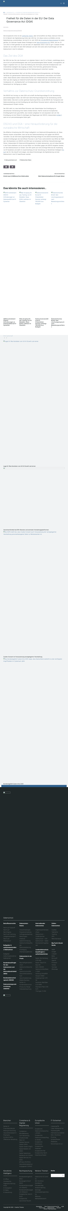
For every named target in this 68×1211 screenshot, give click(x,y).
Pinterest (54, 962)
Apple (53, 949)
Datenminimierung (24, 941)
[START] (4, 12)
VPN (53, 936)
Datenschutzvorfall (25, 971)
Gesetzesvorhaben (40, 1155)
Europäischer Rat (40, 1151)
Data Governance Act (43, 42)
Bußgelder (6, 954)
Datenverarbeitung (25, 947)
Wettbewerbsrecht (40, 1198)
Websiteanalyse (56, 938)
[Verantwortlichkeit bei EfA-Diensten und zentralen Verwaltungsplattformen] (34, 498)
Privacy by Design (24, 987)
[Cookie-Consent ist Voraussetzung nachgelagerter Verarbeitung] (34, 593)
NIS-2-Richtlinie (55, 1135)
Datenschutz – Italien (41, 941)
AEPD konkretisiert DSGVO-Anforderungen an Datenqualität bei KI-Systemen (9, 322)
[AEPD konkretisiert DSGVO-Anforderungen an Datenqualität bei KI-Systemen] (10, 254)
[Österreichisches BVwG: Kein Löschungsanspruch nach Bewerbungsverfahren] (58, 254)
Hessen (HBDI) (39, 976)
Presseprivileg (39, 1185)
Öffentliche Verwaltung (10, 1139)
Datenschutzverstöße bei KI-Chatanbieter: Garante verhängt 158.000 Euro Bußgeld (41, 323)
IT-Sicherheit (56, 1120)
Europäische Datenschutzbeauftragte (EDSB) (42, 1137)
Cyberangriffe (55, 1126)
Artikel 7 (59, 115)
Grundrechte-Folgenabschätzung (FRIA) (9, 1183)
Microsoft (54, 958)
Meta (53, 956)
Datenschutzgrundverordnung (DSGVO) (12, 30)
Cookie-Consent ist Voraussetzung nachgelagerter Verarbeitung (22, 657)
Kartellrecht (38, 1183)
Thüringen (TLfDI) (40, 991)
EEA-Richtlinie (39, 1181)
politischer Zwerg (27, 36)
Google (54, 951)
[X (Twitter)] (6, 166)
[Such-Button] (62, 1175)
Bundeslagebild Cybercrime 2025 (13, 784)
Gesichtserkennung (25, 978)
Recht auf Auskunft (9, 927)
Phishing (53, 1137)
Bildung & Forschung (9, 1130)
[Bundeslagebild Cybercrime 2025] (34, 720)
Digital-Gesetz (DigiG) (26, 1146)
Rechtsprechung (25, 1171)
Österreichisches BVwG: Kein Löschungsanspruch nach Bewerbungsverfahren (58, 323)
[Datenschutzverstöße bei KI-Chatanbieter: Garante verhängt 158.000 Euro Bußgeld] (42, 254)
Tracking (54, 934)
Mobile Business (24, 980)
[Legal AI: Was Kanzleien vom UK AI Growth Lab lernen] (34, 402)
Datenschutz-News (25, 160)
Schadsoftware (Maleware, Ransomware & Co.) (57, 1142)
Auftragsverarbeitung (25, 934)
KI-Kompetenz (7, 1188)
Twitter (54, 965)
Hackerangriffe (55, 1130)
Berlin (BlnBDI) (39, 967)
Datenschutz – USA (41, 938)
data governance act (10, 160)
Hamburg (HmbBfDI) (41, 973)
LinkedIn (54, 954)
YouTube (54, 967)
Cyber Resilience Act (57, 1128)
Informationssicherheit (57, 1133)
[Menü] (64, 3)
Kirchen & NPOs (8, 1137)
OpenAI (54, 960)
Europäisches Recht (41, 1153)
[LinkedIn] (12, 166)
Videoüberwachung (25, 989)
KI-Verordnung (7, 1192)
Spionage (38, 1190)
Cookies (54, 930)
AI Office (6, 1179)
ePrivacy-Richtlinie (25, 1162)
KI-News (6, 1190)
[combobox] (56, 1175)
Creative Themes (19, 1207)
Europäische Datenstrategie (49, 40)
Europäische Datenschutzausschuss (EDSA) (41, 1131)
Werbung (37, 1196)
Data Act (22, 1140)
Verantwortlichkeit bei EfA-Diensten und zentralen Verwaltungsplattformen (26, 530)
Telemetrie (55, 932)
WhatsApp (55, 969)
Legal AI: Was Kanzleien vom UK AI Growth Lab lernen (19, 466)
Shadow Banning (40, 1187)
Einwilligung (23, 949)
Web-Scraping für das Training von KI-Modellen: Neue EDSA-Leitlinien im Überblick (25, 322)
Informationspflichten (25, 952)
